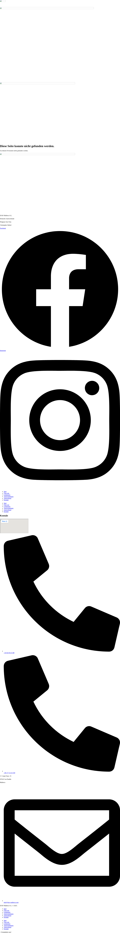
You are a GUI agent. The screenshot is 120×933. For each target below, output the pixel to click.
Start (5, 491)
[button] (5, 932)
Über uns (6, 493)
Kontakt (6, 500)
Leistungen (7, 495)
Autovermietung (8, 496)
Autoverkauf (7, 498)
